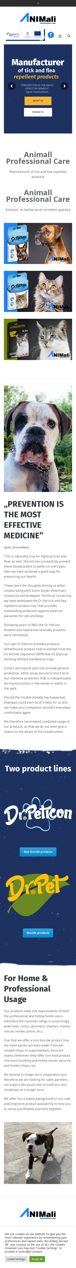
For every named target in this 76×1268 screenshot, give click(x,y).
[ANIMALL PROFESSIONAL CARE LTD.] (38, 18)
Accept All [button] (37, 1259)
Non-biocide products (38, 852)
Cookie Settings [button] (16, 1259)
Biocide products (38, 933)
